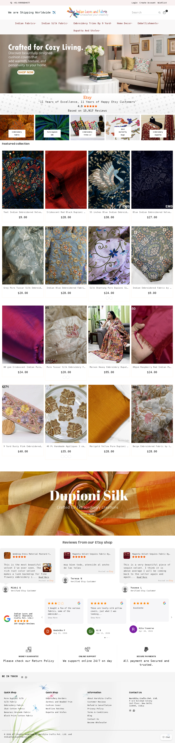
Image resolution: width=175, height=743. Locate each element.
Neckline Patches (55, 709)
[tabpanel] (87, 63)
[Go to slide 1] (104, 637)
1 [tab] (83, 90)
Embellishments (148, 23)
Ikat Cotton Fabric (14, 709)
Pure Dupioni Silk (14, 698)
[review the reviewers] (79, 604)
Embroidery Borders (56, 698)
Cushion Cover (53, 705)
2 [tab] (86, 90)
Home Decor (124, 23)
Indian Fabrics (25, 23)
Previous (4, 64)
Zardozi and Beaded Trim (59, 702)
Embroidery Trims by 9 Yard (92, 23)
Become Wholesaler (97, 722)
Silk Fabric (10, 702)
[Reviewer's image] (47, 570)
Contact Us (93, 719)
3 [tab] (89, 90)
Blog (90, 716)
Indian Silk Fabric (54, 23)
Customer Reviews (97, 702)
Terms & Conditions (98, 712)
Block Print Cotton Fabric (18, 716)
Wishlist (162, 3)
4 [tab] (91, 90)
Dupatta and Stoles (86, 30)
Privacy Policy (96, 709)
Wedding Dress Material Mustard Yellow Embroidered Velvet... (32, 554)
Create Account (147, 3)
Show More (52, 618)
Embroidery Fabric (14, 705)
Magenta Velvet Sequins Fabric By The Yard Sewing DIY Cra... (91, 554)
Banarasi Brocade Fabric (17, 712)
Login (134, 3)
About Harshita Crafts (100, 698)
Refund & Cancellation (100, 705)
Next (171, 64)
